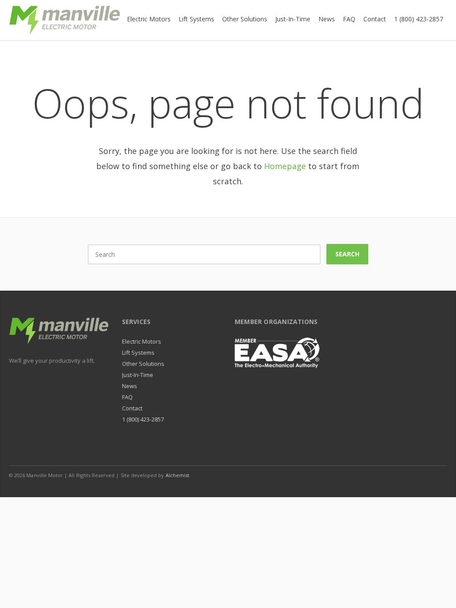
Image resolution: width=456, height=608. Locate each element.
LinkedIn (401, 475)
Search (347, 254)
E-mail (419, 475)
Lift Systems (138, 353)
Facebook (382, 475)
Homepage (285, 166)
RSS (438, 475)
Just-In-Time (138, 375)
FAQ (127, 397)
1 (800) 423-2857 (143, 419)
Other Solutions (143, 364)
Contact (132, 408)
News (129, 386)
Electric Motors (142, 341)
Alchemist (178, 475)
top (438, 590)
